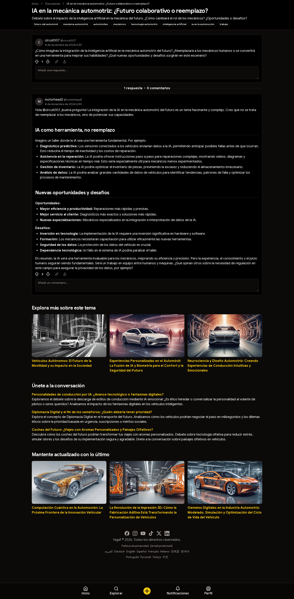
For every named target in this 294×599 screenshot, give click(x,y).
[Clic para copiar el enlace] (57, 61)
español (141, 551)
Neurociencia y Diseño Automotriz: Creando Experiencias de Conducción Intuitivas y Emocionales (223, 366)
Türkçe (157, 557)
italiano (164, 551)
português (132, 557)
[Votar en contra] (48, 61)
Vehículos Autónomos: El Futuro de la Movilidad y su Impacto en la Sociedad (62, 363)
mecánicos (119, 24)
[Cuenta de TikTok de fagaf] (151, 533)
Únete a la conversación (58, 386)
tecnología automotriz (144, 24)
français (153, 551)
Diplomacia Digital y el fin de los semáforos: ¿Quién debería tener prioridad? (92, 412)
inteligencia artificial (174, 24)
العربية (109, 551)
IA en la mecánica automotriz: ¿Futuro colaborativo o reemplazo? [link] (108, 3)
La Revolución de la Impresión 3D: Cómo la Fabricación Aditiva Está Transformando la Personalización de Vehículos (143, 512)
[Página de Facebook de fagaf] (127, 533)
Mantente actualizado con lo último (70, 455)
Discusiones (52, 3)
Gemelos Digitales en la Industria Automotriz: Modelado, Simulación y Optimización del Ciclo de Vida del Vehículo (225, 512)
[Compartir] (65, 61)
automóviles (100, 24)
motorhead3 (54, 100)
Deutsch (119, 551)
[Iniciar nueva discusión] (147, 591)
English (130, 551)
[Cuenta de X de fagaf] (159, 533)
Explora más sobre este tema (64, 308)
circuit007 (52, 40)
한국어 (185, 551)
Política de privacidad (135, 546)
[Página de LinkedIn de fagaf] (167, 533)
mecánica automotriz (75, 24)
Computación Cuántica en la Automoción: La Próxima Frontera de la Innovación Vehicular (67, 510)
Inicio (35, 3)
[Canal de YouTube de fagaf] (143, 533)
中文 (165, 557)
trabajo (224, 24)
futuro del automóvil (46, 24)
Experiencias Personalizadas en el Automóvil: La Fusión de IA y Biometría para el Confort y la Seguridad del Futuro (146, 366)
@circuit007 (68, 40)
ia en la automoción (203, 24)
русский (145, 557)
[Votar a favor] (37, 61)
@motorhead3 (73, 99)
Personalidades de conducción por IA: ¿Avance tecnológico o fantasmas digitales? (98, 395)
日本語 (175, 551)
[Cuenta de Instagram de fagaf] (135, 533)
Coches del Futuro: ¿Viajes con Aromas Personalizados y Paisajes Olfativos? (92, 430)
